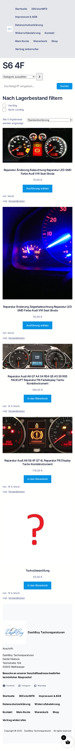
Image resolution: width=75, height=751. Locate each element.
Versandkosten (16, 201)
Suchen (64, 86)
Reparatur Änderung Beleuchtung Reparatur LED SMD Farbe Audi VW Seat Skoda (38, 171)
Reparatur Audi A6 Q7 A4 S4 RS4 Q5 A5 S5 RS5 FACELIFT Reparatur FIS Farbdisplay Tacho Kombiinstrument (37, 380)
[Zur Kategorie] (39, 76)
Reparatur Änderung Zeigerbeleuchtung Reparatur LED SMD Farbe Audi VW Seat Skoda (37, 308)
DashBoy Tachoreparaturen (46, 632)
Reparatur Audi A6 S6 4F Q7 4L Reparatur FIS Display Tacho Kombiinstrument (37, 462)
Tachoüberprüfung (38, 570)
